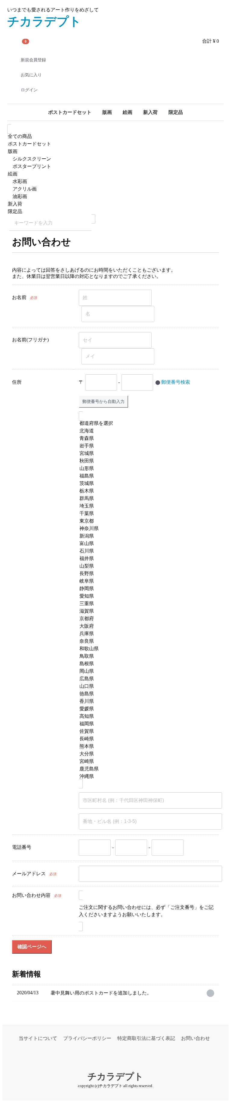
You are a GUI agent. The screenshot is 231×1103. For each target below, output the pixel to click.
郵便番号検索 (175, 382)
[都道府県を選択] (146, 423)
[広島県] (146, 679)
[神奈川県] (146, 528)
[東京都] (146, 521)
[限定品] (115, 211)
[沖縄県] (146, 776)
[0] (14, 41)
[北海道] (146, 431)
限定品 (175, 112)
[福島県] (146, 476)
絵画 (127, 112)
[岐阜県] (146, 581)
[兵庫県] (146, 634)
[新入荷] (115, 204)
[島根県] (146, 664)
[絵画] (115, 174)
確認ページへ (31, 946)
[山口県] (146, 686)
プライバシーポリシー (87, 1038)
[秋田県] (146, 461)
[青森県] (146, 438)
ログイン (29, 90)
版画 (107, 112)
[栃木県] (146, 491)
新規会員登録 (33, 60)
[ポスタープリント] (115, 166)
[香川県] (146, 701)
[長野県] (146, 573)
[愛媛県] (146, 709)
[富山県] (146, 543)
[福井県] (146, 558)
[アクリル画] (115, 189)
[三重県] (146, 604)
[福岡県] (146, 724)
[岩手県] (146, 446)
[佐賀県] (146, 731)
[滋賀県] (146, 611)
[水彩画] (115, 181)
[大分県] (146, 754)
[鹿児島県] (146, 769)
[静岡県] (146, 589)
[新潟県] (146, 536)
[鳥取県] (146, 656)
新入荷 (150, 112)
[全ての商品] (115, 136)
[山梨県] (146, 566)
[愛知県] (146, 596)
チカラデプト (44, 21)
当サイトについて (38, 1038)
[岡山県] (146, 671)
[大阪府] (146, 626)
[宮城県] (146, 453)
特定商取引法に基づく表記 (146, 1038)
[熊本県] (146, 746)
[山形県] (146, 468)
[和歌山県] (146, 649)
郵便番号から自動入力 (103, 401)
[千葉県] (146, 513)
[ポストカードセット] (115, 144)
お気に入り (31, 75)
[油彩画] (115, 196)
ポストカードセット (69, 112)
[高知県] (146, 716)
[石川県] (146, 551)
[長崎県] (146, 739)
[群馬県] (146, 498)
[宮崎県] (146, 761)
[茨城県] (146, 483)
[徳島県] (146, 694)
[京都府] (146, 619)
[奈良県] (146, 641)
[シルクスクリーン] (115, 159)
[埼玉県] (146, 506)
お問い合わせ (195, 1038)
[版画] (115, 151)
